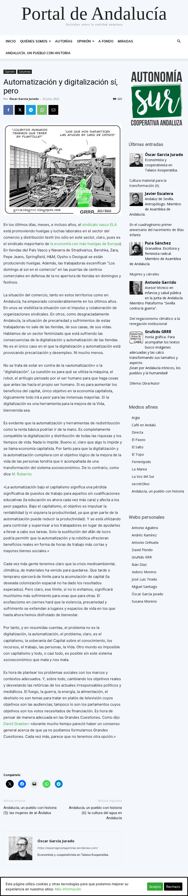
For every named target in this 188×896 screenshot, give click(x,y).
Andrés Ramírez (144, 535)
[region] (157, 98)
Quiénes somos (33, 41)
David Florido (142, 549)
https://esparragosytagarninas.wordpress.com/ (67, 848)
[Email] (53, 110)
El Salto (137, 447)
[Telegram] (31, 110)
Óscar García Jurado (24, 99)
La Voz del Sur (143, 476)
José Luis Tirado (144, 579)
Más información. (68, 889)
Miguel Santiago (144, 586)
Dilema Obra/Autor (144, 383)
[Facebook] (8, 110)
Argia (136, 417)
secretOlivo (141, 483)
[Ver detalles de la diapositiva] (157, 98)
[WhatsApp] (42, 110)
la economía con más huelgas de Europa (85, 243)
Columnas (24, 71)
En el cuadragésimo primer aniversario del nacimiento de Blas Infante (156, 229)
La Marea (139, 469)
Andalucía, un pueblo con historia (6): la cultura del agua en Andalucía (95, 812)
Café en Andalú (144, 425)
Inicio (11, 41)
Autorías (63, 41)
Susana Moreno (144, 601)
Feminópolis (141, 461)
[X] (19, 110)
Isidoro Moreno (144, 572)
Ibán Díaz (139, 564)
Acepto (155, 886)
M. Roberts (21, 474)
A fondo (105, 41)
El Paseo (138, 439)
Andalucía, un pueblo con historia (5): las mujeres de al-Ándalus (30, 810)
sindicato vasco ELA (99, 224)
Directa (137, 432)
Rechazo (173, 886)
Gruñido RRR (142, 557)
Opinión (84, 41)
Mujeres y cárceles (144, 274)
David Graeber (15, 723)
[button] (179, 41)
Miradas (125, 41)
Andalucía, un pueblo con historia (38, 53)
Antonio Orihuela (145, 542)
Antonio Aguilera (145, 527)
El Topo (138, 454)
